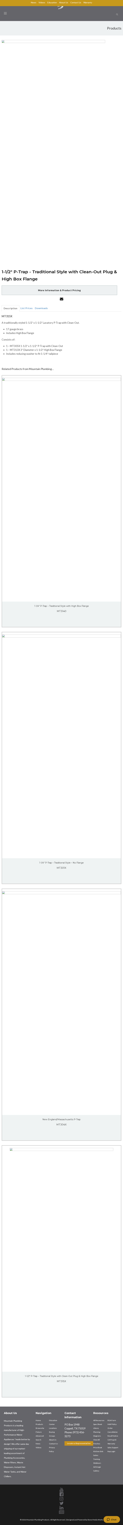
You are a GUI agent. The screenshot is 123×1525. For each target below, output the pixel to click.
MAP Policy (112, 1424)
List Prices (26, 308)
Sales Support (113, 1447)
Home (38, 1420)
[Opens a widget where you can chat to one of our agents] (111, 1520)
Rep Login (111, 1451)
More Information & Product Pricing (59, 290)
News (33, 2)
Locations (53, 1428)
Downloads (41, 308)
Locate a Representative (79, 1443)
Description (10, 308)
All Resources (98, 1420)
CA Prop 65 (112, 1440)
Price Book (97, 1447)
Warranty (87, 2)
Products (39, 1424)
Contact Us (75, 2)
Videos (42, 2)
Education (52, 2)
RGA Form (112, 1420)
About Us (63, 2)
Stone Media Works (95, 1520)
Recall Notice (113, 1436)
